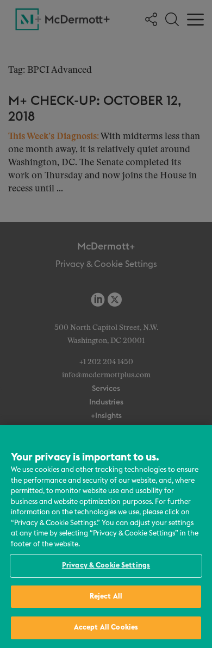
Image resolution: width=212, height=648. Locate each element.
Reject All (106, 596)
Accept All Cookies (106, 627)
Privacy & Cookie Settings (106, 565)
